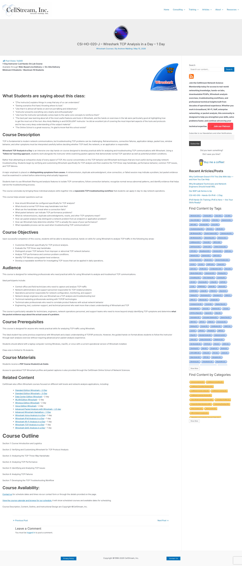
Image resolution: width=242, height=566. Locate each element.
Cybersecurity (226, 233)
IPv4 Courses (196, 408)
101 (193, 282)
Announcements (197, 382)
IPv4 (209, 229)
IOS (205, 220)
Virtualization (207, 361)
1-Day (213, 282)
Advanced (209, 273)
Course (204, 326)
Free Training (208, 277)
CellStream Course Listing (199, 390)
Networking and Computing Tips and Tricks (205, 417)
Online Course (220, 246)
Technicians (205, 295)
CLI (227, 215)
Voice (205, 308)
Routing (221, 273)
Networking (209, 237)
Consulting (178, 9)
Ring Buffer (220, 361)
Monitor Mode (196, 273)
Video (193, 339)
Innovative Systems (210, 317)
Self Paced (195, 246)
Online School (205, 339)
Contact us (7, 494)
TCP (193, 251)
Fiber (218, 313)
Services (217, 251)
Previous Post (20, 520)
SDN (227, 295)
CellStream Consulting (215, 382)
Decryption (217, 357)
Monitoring (195, 361)
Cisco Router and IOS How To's (201, 399)
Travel (221, 264)
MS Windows (196, 233)
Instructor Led (220, 335)
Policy (206, 352)
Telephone (219, 339)
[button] (184, 10)
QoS (193, 268)
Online (207, 246)
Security (204, 224)
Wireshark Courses (104, 48)
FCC (215, 352)
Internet (205, 255)
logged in (31, 532)
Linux (215, 224)
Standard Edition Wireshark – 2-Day (31, 390)
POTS (207, 344)
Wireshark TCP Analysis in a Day (29, 424)
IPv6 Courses (211, 408)
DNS (193, 299)
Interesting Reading (222, 404)
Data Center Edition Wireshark (28, 396)
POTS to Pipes (196, 313)
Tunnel (208, 304)
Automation (195, 317)
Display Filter (220, 304)
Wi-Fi (193, 224)
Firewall (211, 330)
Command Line (196, 304)
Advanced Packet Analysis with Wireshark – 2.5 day (38, 409)
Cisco (218, 215)
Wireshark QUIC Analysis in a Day (30, 428)
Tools (206, 242)
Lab (193, 330)
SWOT (227, 326)
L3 (192, 286)
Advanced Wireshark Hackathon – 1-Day (33, 412)
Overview (217, 295)
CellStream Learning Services (200, 395)
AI (192, 264)
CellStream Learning (219, 390)
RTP (206, 357)
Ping (193, 335)
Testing (194, 295)
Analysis (214, 299)
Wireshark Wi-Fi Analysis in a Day (30, 421)
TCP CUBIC (195, 352)
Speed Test (225, 317)
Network (194, 255)
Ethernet (222, 237)
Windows (202, 299)
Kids (204, 348)
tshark (211, 286)
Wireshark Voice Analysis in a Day (30, 415)
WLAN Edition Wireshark (26, 399)
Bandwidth (195, 308)
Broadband (204, 251)
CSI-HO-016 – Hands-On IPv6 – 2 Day (205, 195)
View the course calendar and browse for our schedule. (27, 500)
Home (166, 9)
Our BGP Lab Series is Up (200, 191)
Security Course (204, 335)
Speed (208, 313)
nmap (203, 291)
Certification (215, 326)
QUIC (216, 255)
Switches (215, 308)
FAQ (216, 344)
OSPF (210, 264)
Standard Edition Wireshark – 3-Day (31, 393)
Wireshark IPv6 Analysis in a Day (29, 418)
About (218, 9)
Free (228, 268)
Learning (221, 277)
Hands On (226, 220)
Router (208, 260)
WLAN (220, 229)
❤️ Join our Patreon (220, 126)
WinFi (193, 321)
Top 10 (223, 291)
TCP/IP (194, 291)
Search (192, 65)
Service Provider (222, 260)
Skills (210, 321)
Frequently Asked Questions (200, 404)
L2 (201, 264)
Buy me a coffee (214, 162)
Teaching (194, 348)
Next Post (163, 520)
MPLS (217, 242)
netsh (224, 352)
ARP (220, 330)
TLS (226, 308)
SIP (202, 321)
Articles (205, 9)
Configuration (215, 268)
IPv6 (215, 220)
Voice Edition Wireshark (25, 406)
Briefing (194, 326)
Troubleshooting (197, 229)
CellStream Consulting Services (201, 386)
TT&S (213, 291)
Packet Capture (211, 233)
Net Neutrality (195, 344)
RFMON (201, 286)
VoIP (222, 282)
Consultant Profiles (223, 399)
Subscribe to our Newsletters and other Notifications (210, 133)
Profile (203, 268)
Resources (231, 9)
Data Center (195, 357)
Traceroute (221, 321)
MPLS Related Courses (199, 413)
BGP (228, 251)
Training (192, 9)
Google (214, 348)
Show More (194, 368)
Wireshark (195, 215)
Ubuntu (222, 286)
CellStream (195, 242)
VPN (201, 330)
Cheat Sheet (196, 260)
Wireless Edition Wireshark (27, 403)
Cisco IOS (195, 220)
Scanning (202, 282)
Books (224, 348)
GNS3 (225, 344)
